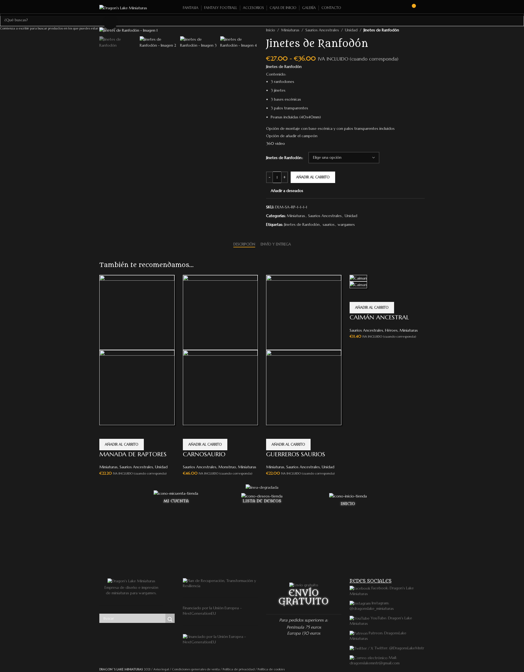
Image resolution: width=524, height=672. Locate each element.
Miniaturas (108, 466)
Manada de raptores (132, 454)
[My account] (422, 7)
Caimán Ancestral (379, 317)
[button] (121, 444)
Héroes (391, 330)
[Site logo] (123, 7)
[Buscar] (401, 7)
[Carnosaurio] (220, 312)
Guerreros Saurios (295, 454)
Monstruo (227, 466)
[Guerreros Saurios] (303, 312)
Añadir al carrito (313, 177)
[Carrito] (411, 7)
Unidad (161, 466)
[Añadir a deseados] (106, 432)
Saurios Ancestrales (136, 466)
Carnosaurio (204, 454)
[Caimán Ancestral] (358, 277)
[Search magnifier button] (170, 619)
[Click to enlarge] (110, 22)
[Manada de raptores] (137, 312)
